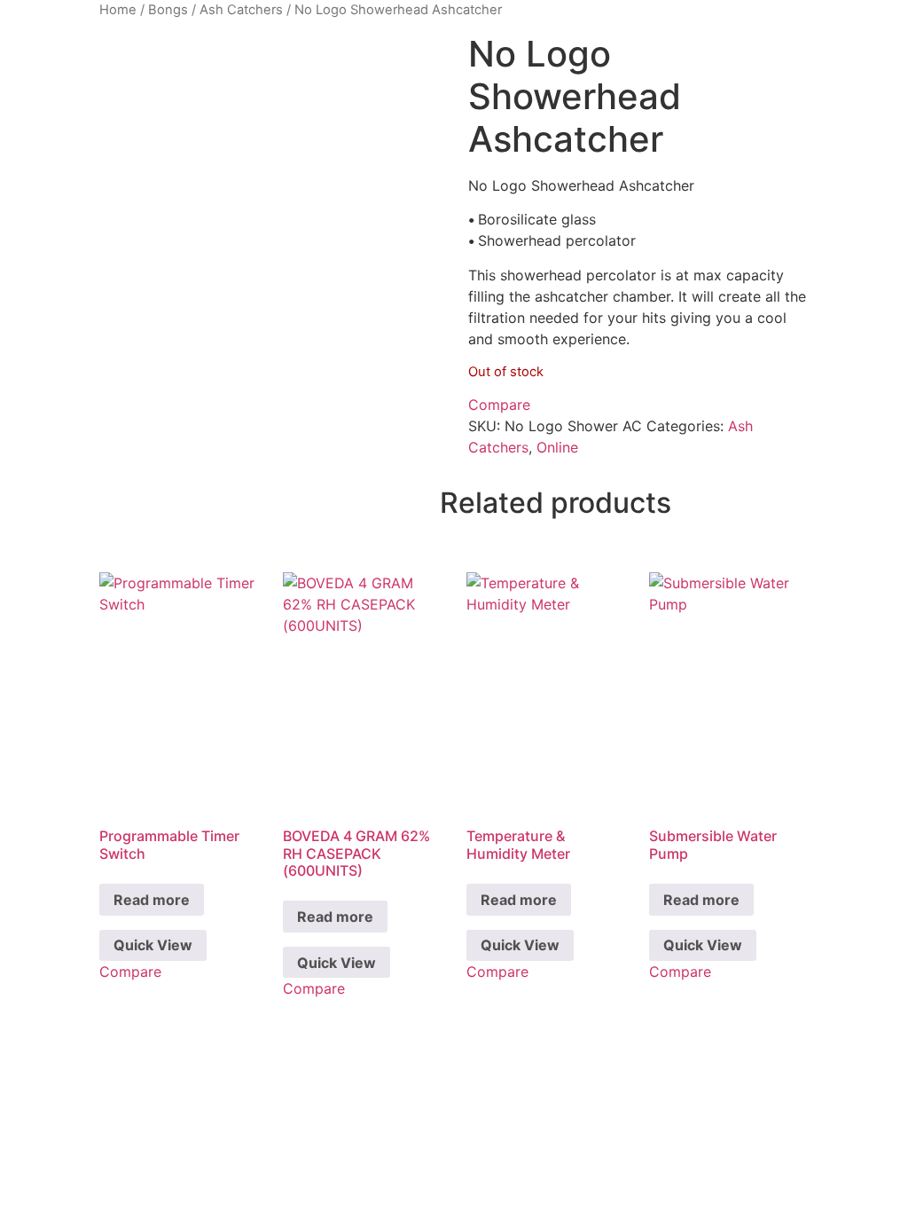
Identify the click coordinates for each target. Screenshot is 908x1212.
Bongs (168, 10)
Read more (152, 900)
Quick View (153, 945)
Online (557, 447)
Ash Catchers (241, 10)
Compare (499, 404)
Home (118, 10)
